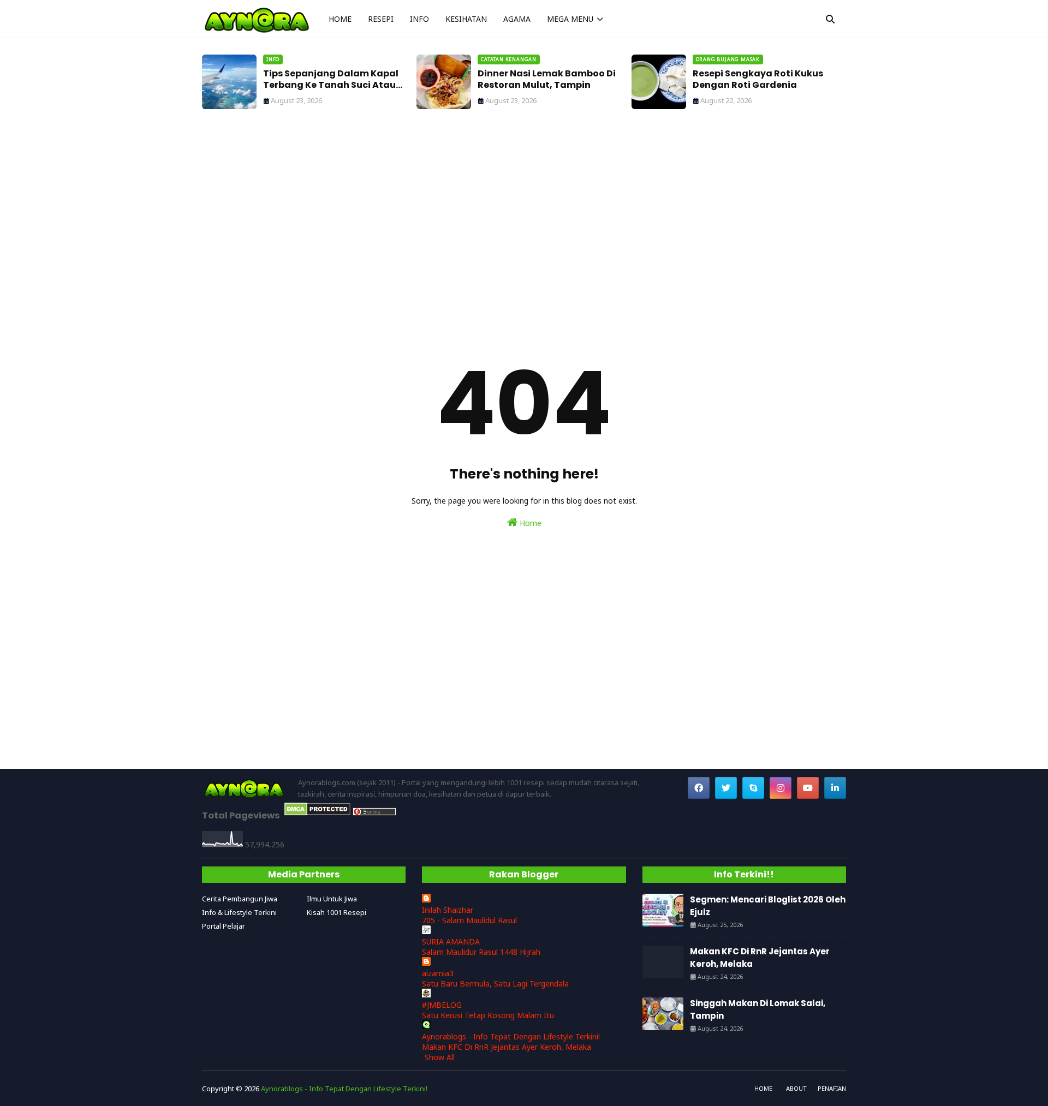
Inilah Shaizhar (447, 910)
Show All (440, 1057)
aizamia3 (438, 973)
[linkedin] (835, 788)
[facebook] (699, 788)
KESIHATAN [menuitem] (466, 19)
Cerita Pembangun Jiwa (239, 899)
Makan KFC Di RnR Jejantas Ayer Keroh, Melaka (506, 1047)
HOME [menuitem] (340, 19)
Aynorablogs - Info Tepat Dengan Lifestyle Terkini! (511, 1036)
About (796, 1088)
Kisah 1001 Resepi (336, 912)
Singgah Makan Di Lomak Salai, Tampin (757, 1009)
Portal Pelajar (223, 926)
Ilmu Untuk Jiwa (332, 899)
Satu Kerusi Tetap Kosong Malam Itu (488, 1015)
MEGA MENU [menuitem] (570, 19)
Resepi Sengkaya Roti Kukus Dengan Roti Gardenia (758, 79)
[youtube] (808, 788)
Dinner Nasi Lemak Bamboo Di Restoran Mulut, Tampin (547, 79)
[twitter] (726, 788)
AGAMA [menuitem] (517, 19)
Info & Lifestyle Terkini (239, 912)
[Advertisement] (524, 218)
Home (529, 523)
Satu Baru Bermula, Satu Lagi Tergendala (495, 983)
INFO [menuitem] (419, 19)
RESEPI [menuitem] (381, 19)
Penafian (832, 1088)
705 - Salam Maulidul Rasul (469, 920)
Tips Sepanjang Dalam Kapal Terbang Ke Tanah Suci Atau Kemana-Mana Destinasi (330, 79)
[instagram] (780, 788)
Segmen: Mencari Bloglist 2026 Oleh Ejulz (767, 906)
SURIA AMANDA (451, 941)
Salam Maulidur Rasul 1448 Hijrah (481, 952)
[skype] (753, 788)
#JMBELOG (442, 1005)
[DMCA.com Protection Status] (317, 813)
